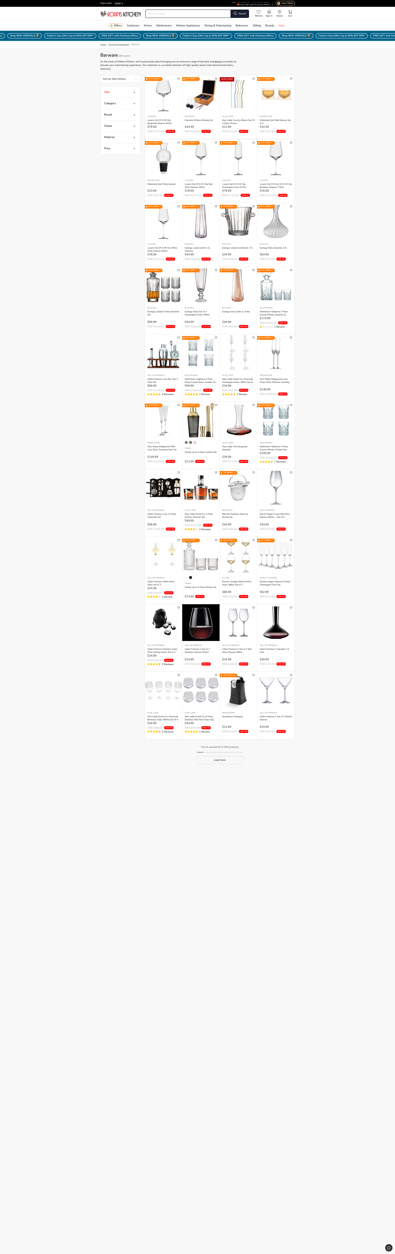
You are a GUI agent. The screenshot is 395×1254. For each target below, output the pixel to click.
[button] (220, 760)
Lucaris (151, 116)
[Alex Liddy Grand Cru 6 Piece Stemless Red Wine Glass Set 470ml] (201, 690)
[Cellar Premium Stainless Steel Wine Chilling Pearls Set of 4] (163, 622)
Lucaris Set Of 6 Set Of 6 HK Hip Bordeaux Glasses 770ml (276, 185)
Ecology (189, 244)
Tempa (188, 448)
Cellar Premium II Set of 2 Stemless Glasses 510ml (197, 650)
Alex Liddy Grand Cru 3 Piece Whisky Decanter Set (199, 515)
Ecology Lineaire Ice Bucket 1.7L (237, 248)
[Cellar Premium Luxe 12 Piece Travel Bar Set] (163, 487)
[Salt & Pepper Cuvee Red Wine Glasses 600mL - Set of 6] (276, 487)
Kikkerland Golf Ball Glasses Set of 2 (275, 122)
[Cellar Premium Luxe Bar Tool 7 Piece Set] (163, 352)
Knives (148, 25)
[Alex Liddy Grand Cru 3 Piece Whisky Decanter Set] (201, 487)
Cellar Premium (155, 375)
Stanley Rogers (268, 578)
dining (218, 62)
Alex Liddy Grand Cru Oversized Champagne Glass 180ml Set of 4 (237, 381)
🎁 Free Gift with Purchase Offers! (253, 2)
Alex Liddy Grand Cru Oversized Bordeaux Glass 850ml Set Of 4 (162, 718)
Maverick (190, 116)
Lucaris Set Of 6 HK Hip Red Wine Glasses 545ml (198, 185)
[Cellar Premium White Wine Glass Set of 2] (163, 555)
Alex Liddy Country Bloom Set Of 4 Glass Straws (238, 122)
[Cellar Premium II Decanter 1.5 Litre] (276, 622)
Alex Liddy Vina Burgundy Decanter (234, 448)
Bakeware (242, 25)
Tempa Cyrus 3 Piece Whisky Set (200, 587)
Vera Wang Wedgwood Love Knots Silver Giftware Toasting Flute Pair (274, 381)
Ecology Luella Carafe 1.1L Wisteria (197, 249)
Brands (269, 25)
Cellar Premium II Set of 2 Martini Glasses (276, 718)
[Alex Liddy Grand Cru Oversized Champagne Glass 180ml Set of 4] (238, 352)
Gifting (257, 25)
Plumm (225, 578)
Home (103, 45)
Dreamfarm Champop (232, 717)
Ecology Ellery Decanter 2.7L (273, 248)
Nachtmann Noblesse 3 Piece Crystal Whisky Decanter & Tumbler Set (274, 313)
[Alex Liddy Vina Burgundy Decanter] (238, 420)
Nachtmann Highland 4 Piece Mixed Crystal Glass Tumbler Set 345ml (200, 381)
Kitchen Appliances (188, 25)
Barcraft (227, 510)
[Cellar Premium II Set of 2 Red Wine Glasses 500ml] (238, 622)
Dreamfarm (228, 713)
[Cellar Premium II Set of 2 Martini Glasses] (276, 690)
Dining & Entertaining (217, 25)
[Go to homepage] (120, 13)
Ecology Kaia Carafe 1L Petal (236, 312)
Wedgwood (266, 375)
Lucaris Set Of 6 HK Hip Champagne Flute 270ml (234, 185)
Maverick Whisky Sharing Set (199, 120)
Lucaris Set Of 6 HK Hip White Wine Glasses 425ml (162, 249)
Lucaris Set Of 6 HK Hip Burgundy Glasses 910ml (159, 122)
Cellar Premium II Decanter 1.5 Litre (274, 650)
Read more (105, 69)
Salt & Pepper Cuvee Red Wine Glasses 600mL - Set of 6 (275, 515)
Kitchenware (164, 25)
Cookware (133, 25)
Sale (281, 25)
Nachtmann (266, 308)
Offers (118, 25)
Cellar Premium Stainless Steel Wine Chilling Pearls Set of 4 (162, 650)
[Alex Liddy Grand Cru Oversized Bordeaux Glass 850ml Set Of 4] (163, 690)
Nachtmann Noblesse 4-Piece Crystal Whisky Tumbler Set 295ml (274, 448)
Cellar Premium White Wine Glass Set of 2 (160, 583)
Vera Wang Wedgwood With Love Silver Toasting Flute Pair (162, 448)
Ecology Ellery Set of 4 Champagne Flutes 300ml (197, 313)
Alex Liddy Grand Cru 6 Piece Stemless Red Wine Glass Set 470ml (199, 718)
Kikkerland (266, 116)
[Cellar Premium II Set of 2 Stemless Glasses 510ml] (201, 622)
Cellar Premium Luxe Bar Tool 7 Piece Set (162, 380)
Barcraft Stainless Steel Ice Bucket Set (235, 515)
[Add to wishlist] (178, 78)
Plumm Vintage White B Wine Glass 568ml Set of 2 (236, 583)
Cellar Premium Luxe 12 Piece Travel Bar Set (161, 515)
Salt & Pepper (267, 510)
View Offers (285, 3)
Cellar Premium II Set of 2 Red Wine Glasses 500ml (237, 650)
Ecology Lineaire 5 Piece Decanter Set (163, 313)
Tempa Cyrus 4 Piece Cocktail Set (201, 452)
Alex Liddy (227, 116)
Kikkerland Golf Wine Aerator (161, 184)
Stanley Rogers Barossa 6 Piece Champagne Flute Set (275, 583)
